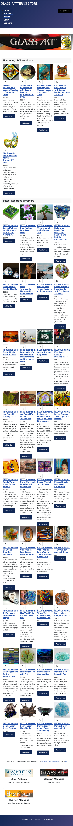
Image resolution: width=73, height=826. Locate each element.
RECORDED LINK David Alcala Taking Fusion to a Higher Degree (45, 287)
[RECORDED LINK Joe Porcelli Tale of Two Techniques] (28, 398)
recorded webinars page (50, 761)
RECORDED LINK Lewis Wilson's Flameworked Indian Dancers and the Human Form (28, 356)
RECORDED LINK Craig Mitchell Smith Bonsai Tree (45, 229)
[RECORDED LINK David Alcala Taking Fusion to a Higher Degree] (45, 271)
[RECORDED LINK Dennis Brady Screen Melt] (62, 710)
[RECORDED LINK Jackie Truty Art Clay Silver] (45, 336)
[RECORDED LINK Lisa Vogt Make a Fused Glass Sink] (28, 597)
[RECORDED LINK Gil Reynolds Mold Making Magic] (11, 597)
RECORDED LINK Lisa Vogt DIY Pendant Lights (10, 286)
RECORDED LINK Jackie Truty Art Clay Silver (45, 352)
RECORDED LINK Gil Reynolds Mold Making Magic (10, 614)
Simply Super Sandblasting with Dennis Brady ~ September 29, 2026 (27, 91)
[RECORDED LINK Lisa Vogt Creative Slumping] (11, 534)
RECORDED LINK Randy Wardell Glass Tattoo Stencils (10, 483)
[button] (2, 42)
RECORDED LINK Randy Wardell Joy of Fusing (45, 482)
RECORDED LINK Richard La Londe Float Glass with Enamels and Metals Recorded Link (62, 233)
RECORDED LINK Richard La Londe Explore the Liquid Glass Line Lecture (45, 416)
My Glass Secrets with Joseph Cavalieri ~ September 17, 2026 (10, 90)
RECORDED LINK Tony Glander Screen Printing (62, 549)
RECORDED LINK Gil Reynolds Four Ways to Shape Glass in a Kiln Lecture (45, 552)
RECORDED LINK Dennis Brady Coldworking (45, 671)
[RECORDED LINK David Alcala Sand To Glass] (11, 336)
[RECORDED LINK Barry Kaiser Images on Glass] (62, 597)
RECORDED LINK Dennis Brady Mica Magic (28, 725)
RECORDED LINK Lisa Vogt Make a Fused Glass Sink (28, 614)
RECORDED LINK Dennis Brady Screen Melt (62, 725)
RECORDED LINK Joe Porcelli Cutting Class (10, 414)
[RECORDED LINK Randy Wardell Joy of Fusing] (45, 466)
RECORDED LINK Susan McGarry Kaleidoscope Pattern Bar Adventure (10, 230)
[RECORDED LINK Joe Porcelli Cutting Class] (11, 398)
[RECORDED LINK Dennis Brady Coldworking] (45, 656)
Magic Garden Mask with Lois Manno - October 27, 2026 (10, 158)
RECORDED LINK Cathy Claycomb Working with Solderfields (28, 483)
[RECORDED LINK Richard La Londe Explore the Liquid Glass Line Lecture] (45, 398)
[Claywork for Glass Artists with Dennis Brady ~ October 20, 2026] (62, 72)
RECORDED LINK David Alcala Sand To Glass (10, 352)
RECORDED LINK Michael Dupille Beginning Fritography (62, 483)
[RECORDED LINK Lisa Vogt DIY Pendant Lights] (11, 271)
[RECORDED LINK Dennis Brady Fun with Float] (62, 656)
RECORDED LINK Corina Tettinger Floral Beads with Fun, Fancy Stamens (62, 289)
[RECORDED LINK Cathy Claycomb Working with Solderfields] (28, 466)
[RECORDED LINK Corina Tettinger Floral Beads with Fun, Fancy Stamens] (62, 271)
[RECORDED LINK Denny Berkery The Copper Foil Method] (62, 398)
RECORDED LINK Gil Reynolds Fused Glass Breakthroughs (28, 551)
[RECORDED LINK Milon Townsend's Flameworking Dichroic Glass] (28, 271)
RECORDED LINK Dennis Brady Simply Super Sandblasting (45, 727)
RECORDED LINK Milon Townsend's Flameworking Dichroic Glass (28, 289)
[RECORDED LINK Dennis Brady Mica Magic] (28, 710)
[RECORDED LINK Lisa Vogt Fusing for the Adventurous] (11, 656)
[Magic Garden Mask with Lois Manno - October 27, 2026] (11, 140)
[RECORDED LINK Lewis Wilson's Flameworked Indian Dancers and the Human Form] (28, 336)
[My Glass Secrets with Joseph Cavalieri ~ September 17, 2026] (11, 72)
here (66, 761)
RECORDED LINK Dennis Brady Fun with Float (62, 671)
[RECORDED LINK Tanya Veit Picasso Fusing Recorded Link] (45, 597)
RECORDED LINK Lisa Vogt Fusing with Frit (28, 671)
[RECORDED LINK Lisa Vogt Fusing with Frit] (28, 656)
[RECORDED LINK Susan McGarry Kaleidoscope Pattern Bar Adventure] (11, 212)
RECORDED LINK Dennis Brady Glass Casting (10, 725)
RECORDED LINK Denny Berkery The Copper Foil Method (62, 415)
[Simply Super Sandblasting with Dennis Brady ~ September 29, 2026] (28, 72)
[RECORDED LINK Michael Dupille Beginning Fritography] (62, 466)
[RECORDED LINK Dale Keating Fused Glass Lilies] (28, 212)
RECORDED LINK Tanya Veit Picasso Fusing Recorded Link (45, 614)
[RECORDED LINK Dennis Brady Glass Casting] (11, 710)
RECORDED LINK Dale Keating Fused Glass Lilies (28, 229)
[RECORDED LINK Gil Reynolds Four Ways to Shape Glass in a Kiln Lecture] (45, 534)
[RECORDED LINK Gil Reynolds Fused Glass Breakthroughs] (28, 534)
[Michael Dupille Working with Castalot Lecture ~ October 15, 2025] (45, 72)
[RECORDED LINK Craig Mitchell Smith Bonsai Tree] (45, 212)
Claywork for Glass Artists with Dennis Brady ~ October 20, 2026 (62, 90)
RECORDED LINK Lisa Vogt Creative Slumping (10, 551)
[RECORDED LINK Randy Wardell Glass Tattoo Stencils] (11, 466)
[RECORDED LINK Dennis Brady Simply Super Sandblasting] (45, 710)
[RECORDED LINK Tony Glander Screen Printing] (62, 534)
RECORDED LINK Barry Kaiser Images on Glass (62, 613)
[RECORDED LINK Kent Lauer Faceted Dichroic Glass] (62, 336)
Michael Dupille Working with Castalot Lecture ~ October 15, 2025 (45, 90)
